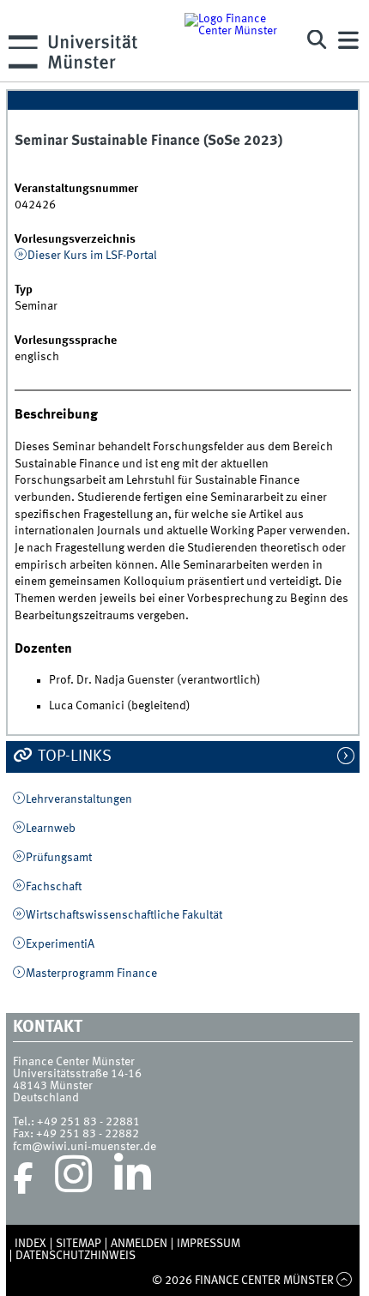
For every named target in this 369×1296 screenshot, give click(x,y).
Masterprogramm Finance (91, 973)
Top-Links (73, 756)
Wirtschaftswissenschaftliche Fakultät (124, 915)
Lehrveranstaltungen (79, 799)
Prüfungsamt (59, 858)
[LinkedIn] (132, 1178)
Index (30, 1244)
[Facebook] (23, 1178)
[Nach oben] (344, 1281)
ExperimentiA (60, 944)
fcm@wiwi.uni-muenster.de (84, 1147)
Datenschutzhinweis (75, 1256)
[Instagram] (73, 1178)
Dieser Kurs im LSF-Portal (92, 256)
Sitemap (78, 1244)
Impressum (208, 1244)
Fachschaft (54, 887)
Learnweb (51, 829)
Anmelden (139, 1244)
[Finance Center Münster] (236, 41)
